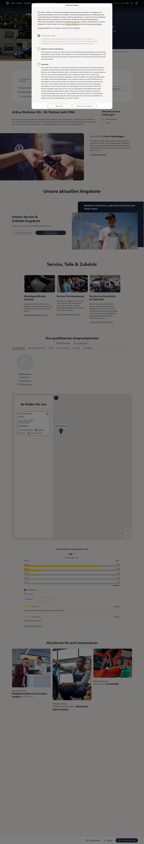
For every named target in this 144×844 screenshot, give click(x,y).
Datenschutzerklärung (94, 24)
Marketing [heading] (44, 64)
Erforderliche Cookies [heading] (48, 36)
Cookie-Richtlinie (72, 24)
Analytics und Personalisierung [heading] (52, 49)
